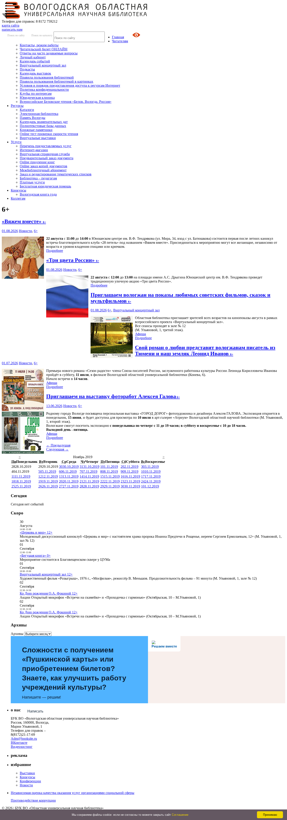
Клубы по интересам (36, 93)
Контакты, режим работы (39, 45)
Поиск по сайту (16, 35)
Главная (118, 37)
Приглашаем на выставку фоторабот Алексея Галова (113, 396)
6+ (36, 231)
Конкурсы (18, 190)
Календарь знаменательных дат (44, 122)
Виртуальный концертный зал (43, 65)
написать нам (12, 29)
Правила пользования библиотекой (47, 77)
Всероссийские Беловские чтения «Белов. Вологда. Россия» (65, 102)
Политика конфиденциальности (44, 89)
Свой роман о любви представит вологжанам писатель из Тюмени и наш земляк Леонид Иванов (205, 350)
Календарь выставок (35, 73)
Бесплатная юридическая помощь (45, 186)
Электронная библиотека (39, 114)
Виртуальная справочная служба (45, 154)
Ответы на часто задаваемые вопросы (49, 53)
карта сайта (10, 25)
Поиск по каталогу (41, 35)
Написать (35, 711)
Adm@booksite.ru (24, 738)
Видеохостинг (22, 747)
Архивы (17, 634)
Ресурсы (17, 106)
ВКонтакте (19, 742)
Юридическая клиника (37, 97)
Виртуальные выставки (38, 138)
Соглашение (180, 814)
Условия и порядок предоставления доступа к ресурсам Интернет (70, 85)
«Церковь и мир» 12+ (36, 532)
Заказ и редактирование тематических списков (55, 174)
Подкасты (27, 69)
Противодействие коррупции (33, 800)
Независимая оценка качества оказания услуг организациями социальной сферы (72, 793)
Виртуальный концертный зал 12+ (46, 574)
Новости (25, 231)
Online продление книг (37, 162)
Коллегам (18, 198)
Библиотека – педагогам (38, 178)
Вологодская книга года (38, 194)
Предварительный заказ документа (46, 158)
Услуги (16, 142)
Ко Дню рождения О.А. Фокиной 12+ (49, 593)
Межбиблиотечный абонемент (43, 170)
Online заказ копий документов (43, 166)
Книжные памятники (36, 130)
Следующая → (57, 449)
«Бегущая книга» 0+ (35, 555)
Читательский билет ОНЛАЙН (43, 49)
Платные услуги (32, 182)
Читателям (120, 41)
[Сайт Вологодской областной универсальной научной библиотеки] (75, 17)
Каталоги (27, 110)
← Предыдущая (58, 445)
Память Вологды (32, 118)
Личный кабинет (33, 57)
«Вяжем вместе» (24, 221)
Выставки (27, 773)
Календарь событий (35, 61)
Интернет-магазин (34, 150)
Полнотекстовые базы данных (43, 126)
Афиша (140, 334)
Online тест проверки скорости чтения (49, 134)
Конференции (30, 781)
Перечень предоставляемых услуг (46, 146)
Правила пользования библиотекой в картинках (56, 81)
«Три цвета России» (72, 260)
